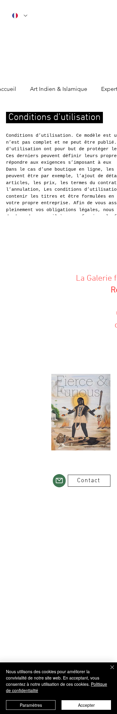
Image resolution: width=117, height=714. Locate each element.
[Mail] (59, 480)
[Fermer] (108, 671)
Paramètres (31, 705)
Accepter (86, 705)
